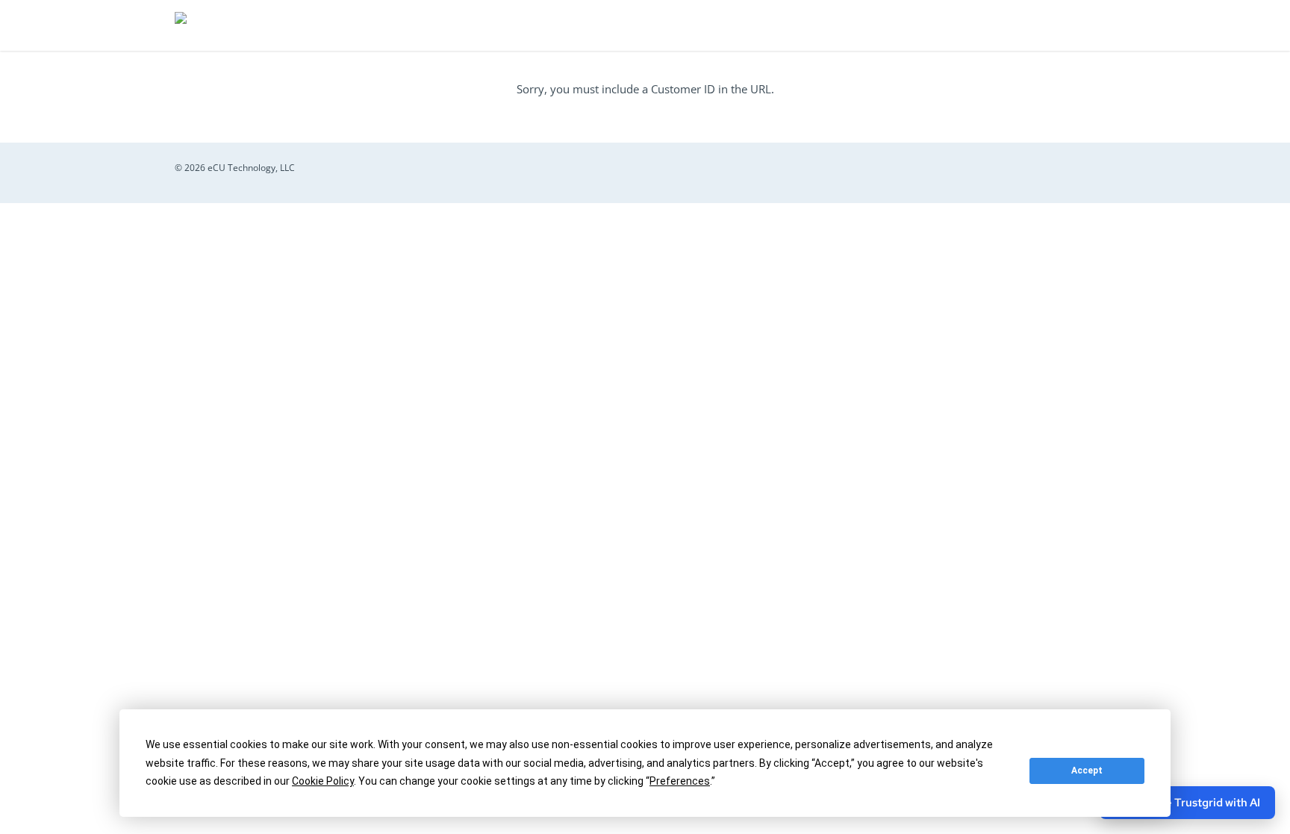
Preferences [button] (679, 781)
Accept (1087, 770)
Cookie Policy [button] (323, 781)
